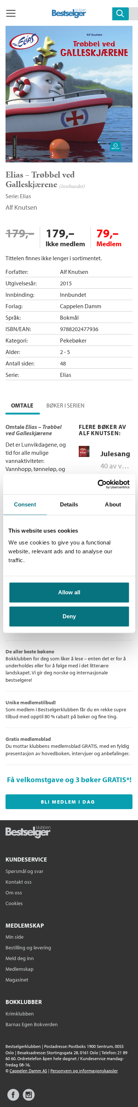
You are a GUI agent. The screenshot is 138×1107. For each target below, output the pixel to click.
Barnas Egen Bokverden (32, 1024)
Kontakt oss (19, 882)
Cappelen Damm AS (28, 1070)
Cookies (14, 903)
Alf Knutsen (21, 207)
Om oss (14, 892)
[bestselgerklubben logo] (28, 833)
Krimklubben (20, 1013)
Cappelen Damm (80, 306)
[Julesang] (84, 455)
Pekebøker (73, 340)
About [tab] (113, 504)
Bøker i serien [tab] (65, 405)
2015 (66, 283)
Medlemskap (19, 969)
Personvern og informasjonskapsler (84, 1070)
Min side (15, 937)
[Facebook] (13, 1098)
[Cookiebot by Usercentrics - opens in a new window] (98, 484)
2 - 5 (65, 351)
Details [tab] (69, 504)
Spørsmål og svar (24, 871)
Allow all (69, 592)
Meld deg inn (20, 958)
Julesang (115, 453)
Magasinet (17, 979)
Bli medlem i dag (68, 801)
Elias (25, 196)
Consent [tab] (25, 504)
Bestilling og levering (28, 947)
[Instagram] (29, 1098)
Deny (69, 616)
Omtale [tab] (22, 405)
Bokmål (69, 317)
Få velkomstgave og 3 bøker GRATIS (66, 779)
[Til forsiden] (69, 16)
